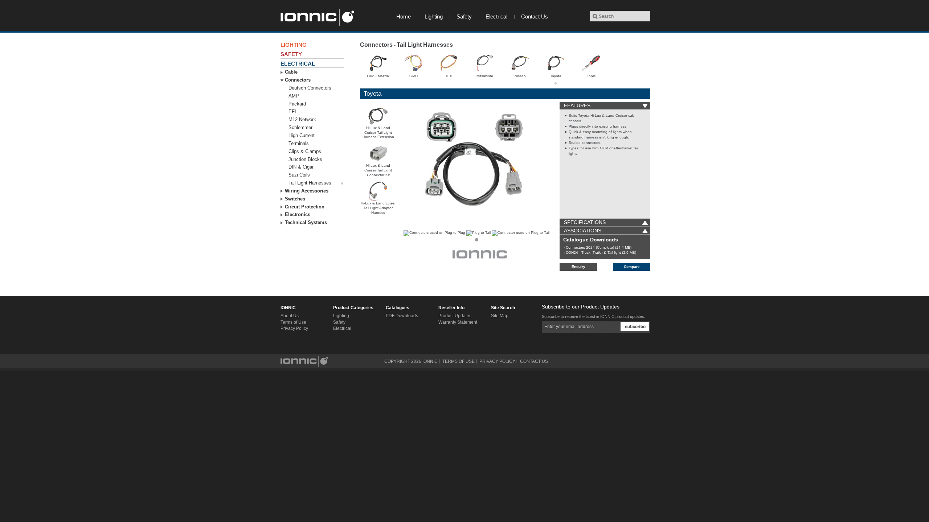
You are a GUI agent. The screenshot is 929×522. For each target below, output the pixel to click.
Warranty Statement (457, 322)
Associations (582, 230)
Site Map (499, 315)
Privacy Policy (294, 328)
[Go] (595, 16)
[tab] (605, 106)
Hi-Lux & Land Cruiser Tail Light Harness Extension (378, 132)
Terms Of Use (458, 361)
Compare (632, 267)
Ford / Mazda (378, 76)
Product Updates (454, 315)
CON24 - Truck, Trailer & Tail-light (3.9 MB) (601, 252)
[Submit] (635, 326)
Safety (464, 16)
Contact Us (534, 16)
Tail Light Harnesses (425, 45)
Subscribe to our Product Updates (580, 307)
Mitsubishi (484, 76)
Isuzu (449, 76)
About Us (290, 315)
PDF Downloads (402, 315)
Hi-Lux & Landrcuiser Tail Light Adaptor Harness (378, 208)
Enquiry (578, 267)
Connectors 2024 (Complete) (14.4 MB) (598, 247)
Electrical (496, 16)
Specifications (585, 222)
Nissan (520, 76)
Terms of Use (293, 322)
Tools (591, 76)
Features (577, 105)
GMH (413, 76)
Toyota (555, 76)
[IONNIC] (317, 17)
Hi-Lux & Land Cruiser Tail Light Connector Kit (378, 170)
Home (403, 16)
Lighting (434, 16)
